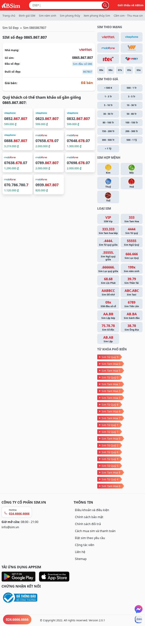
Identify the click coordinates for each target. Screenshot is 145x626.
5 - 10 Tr (108, 105)
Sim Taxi (132, 292)
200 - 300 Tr (131, 131)
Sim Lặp (108, 339)
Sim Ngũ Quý (131, 242)
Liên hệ (80, 552)
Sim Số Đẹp (10, 28)
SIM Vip (108, 219)
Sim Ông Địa (132, 327)
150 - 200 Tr (108, 131)
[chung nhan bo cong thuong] (36, 598)
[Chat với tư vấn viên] (138, 609)
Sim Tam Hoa (131, 219)
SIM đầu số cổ (108, 304)
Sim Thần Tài (131, 281)
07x (120, 70)
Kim (108, 172)
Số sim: (9, 58)
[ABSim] (11, 5)
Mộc (131, 172)
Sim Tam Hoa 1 (111, 384)
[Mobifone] (108, 48)
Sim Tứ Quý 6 (110, 452)
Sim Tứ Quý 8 (110, 404)
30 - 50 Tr (108, 113)
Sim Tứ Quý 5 (110, 466)
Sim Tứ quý (131, 231)
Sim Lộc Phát (108, 281)
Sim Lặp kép (108, 316)
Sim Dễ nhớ (108, 292)
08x (111, 70)
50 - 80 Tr (132, 113)
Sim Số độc (108, 327)
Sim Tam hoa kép (108, 231)
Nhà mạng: (12, 50)
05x (129, 70)
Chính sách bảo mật (89, 517)
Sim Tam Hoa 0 (111, 364)
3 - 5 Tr (131, 96)
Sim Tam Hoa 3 (111, 398)
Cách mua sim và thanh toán (95, 531)
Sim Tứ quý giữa (108, 242)
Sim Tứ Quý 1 (110, 425)
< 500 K (108, 87)
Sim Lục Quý (132, 256)
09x (101, 70)
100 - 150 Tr (131, 122)
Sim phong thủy (70, 15)
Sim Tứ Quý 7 (110, 432)
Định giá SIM (27, 15)
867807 (87, 71)
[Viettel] (108, 37)
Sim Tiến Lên (131, 304)
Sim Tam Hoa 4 (111, 411)
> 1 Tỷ (108, 148)
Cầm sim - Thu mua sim (129, 15)
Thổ (108, 200)
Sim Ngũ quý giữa (108, 255)
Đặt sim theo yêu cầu (90, 538)
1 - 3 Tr (108, 96)
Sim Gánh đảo (132, 316)
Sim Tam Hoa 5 (111, 370)
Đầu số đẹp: (12, 63)
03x (139, 70)
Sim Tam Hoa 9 (111, 438)
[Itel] (108, 59)
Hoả (132, 186)
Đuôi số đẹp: (13, 71)
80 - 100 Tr (108, 122)
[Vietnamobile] (132, 48)
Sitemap (81, 559)
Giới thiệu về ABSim (130, 5)
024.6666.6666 (19, 514)
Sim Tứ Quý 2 (110, 445)
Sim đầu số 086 (82, 64)
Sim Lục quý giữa (108, 269)
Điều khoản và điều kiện (92, 510)
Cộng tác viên (84, 545)
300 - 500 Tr (108, 140)
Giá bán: (11, 83)
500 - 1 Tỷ (131, 140)
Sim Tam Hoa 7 (111, 418)
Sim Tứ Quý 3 (110, 459)
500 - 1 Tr (132, 87)
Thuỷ (108, 186)
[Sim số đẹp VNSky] (132, 59)
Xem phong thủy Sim (97, 15)
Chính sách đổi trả (88, 524)
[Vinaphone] (132, 37)
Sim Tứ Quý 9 (110, 357)
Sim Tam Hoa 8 (111, 472)
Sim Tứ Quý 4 (110, 479)
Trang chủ (8, 15)
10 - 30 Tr (132, 105)
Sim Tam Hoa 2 (111, 391)
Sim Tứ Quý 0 (110, 377)
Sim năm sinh (47, 15)
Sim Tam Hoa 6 (111, 486)
